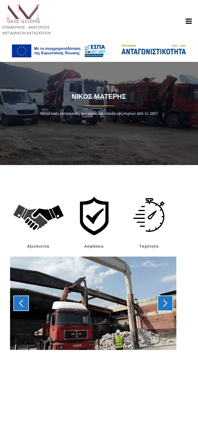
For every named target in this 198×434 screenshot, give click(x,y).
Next (165, 303)
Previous (21, 303)
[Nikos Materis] (23, 13)
